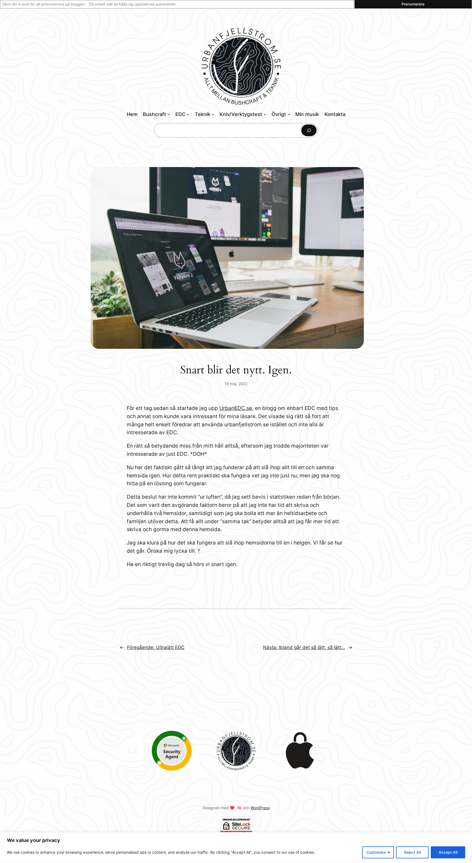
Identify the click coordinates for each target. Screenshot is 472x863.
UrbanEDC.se (235, 408)
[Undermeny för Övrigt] (288, 114)
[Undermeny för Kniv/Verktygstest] (264, 114)
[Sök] (309, 130)
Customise (376, 852)
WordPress (260, 807)
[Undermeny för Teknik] (212, 114)
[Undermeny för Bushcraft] (168, 114)
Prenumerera (413, 4)
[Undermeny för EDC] (188, 114)
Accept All (448, 852)
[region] (236, 847)
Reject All (412, 852)
